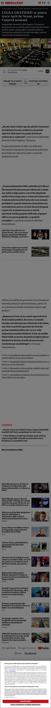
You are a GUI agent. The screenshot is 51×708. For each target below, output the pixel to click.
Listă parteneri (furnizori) (10, 697)
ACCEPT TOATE (25, 701)
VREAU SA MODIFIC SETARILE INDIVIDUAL (25, 704)
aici (25, 679)
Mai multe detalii (12, 671)
